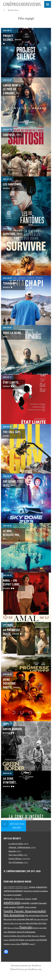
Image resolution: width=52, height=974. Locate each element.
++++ (11, 887)
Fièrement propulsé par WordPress (26, 965)
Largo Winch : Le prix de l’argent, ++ (12, 89)
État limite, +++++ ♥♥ (11, 384)
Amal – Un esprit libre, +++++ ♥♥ (11, 584)
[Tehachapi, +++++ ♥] (26, 300)
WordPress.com (34, 969)
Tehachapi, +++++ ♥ (10, 285)
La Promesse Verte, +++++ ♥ (12, 632)
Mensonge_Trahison (38, 936)
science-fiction (15, 944)
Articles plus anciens (16, 825)
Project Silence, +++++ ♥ (12, 40)
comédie (25, 902)
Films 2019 (38, 923)
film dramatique (14, 915)
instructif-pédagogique (26, 932)
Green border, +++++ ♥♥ (13, 731)
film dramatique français (36, 915)
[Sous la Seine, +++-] (26, 350)
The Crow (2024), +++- (18, 855)
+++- (26, 887)
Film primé (37, 919)
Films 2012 (7, 923)
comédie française (38, 903)
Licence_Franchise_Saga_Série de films (17, 936)
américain (12, 902)
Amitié (34, 898)
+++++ (19, 887)
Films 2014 (22, 923)
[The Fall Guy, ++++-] (26, 449)
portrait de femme (16, 940)
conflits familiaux (10, 907)
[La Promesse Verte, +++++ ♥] (26, 647)
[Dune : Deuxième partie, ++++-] (26, 696)
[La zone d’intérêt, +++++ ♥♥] (26, 795)
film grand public (19, 919)
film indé (29, 919)
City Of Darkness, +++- (18, 862)
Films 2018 (30, 923)
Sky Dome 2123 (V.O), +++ (13, 483)
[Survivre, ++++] (26, 250)
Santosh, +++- (12, 135)
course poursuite (30, 907)
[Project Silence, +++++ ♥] (26, 52)
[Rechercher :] (18, 10)
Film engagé (8, 919)
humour (12, 931)
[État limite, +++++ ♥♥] (26, 399)
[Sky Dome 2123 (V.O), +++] (26, 498)
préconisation (30, 940)
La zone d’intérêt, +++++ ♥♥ (10, 782)
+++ (6, 887)
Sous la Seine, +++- (12, 335)
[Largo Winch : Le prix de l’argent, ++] (26, 102)
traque (31, 944)
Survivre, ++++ (12, 234)
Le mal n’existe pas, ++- (11, 535)
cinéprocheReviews (22, 4)
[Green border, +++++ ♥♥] (26, 746)
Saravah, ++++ (15, 851)
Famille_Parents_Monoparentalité (25, 911)
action (32, 887)
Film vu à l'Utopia (13, 928)
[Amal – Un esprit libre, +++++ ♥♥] (26, 597)
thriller (25, 943)
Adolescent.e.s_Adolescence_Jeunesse (17, 899)
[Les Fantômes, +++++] (26, 201)
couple (20, 906)
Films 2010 (44, 919)
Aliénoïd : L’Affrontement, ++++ (22, 847)
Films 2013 (14, 923)
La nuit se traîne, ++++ (18, 843)
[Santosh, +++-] (26, 151)
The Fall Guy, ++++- (12, 434)
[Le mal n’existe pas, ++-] (26, 548)
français (25, 927)
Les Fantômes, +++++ (12, 186)
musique (6, 940)
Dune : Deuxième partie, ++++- (11, 683)
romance (7, 944)
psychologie (41, 939)
